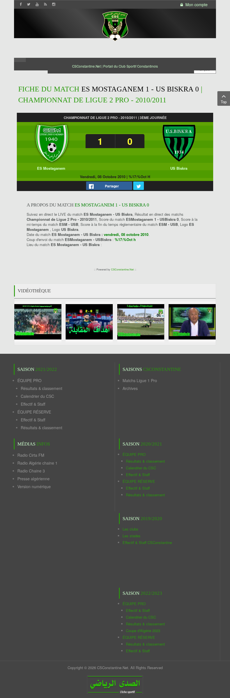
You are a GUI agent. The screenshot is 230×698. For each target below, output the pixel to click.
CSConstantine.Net (122, 269)
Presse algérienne (33, 478)
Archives (130, 388)
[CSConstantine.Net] (115, 25)
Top (224, 101)
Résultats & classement (41, 388)
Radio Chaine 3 (31, 471)
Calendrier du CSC (37, 396)
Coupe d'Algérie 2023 (143, 630)
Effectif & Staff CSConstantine (147, 542)
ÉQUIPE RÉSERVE (34, 412)
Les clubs (130, 529)
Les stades (132, 535)
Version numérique (34, 486)
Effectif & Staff (33, 404)
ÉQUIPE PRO (29, 380)
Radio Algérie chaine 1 (37, 463)
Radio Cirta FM (30, 455)
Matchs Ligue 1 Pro (140, 380)
